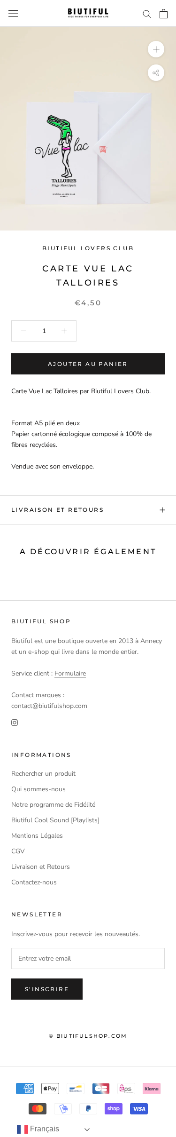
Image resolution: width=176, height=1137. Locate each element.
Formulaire (70, 673)
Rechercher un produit (43, 773)
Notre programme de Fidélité (53, 804)
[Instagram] (14, 722)
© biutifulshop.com (88, 1036)
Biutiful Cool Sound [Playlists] (55, 820)
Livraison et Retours (57, 509)
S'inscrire (47, 989)
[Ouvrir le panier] (164, 13)
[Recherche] (147, 13)
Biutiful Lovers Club (88, 248)
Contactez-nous (34, 882)
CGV (18, 851)
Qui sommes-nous (38, 789)
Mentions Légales (37, 835)
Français (43, 1129)
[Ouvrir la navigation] (13, 13)
